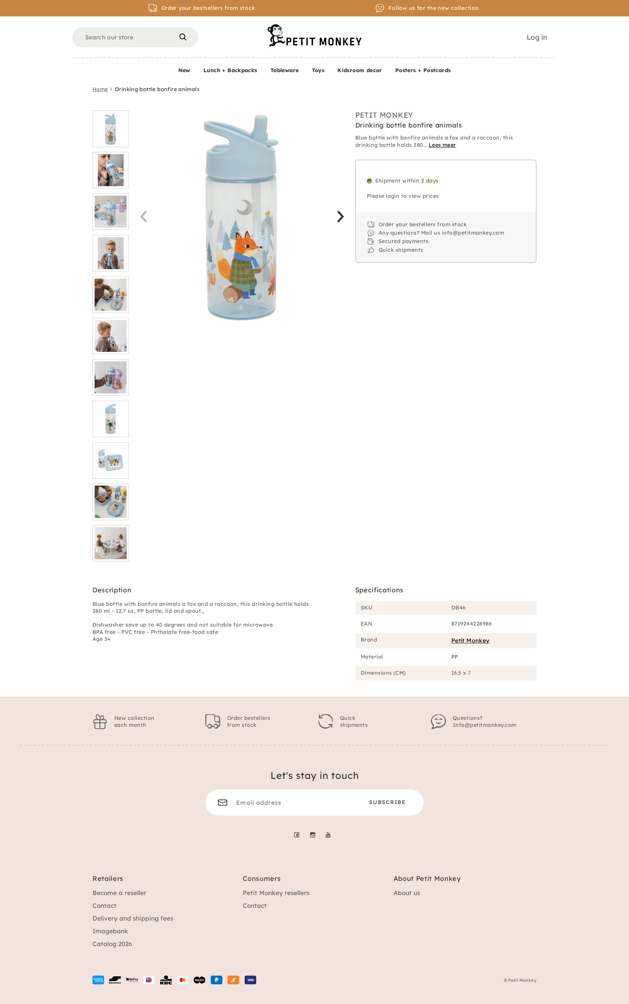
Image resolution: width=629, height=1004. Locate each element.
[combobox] (135, 37)
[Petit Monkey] (314, 35)
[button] (340, 217)
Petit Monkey (384, 114)
